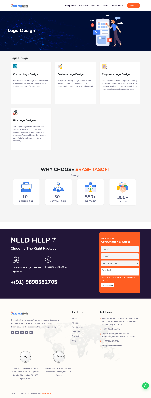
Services (83, 5)
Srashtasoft (46, 393)
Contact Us (133, 5)
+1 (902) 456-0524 (110, 341)
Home (74, 318)
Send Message (107, 285)
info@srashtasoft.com (112, 345)
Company (69, 5)
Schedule (56, 266)
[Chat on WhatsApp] (145, 385)
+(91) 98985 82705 (111, 329)
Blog (74, 340)
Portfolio (95, 5)
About (106, 5)
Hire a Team (117, 5)
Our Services (78, 327)
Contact (75, 336)
